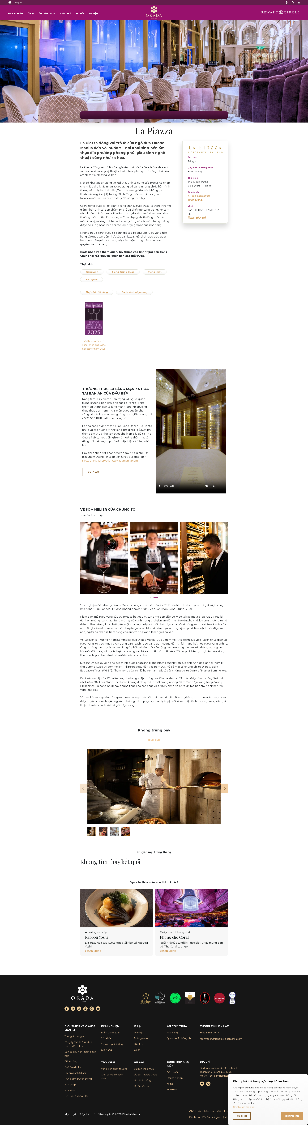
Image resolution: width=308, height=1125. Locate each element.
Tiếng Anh (92, 272)
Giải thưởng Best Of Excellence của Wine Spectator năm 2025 (94, 345)
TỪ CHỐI (242, 1116)
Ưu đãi (80, 13)
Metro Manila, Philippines (214, 1075)
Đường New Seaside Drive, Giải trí (219, 1068)
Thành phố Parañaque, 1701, (216, 1071)
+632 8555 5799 (200, 196)
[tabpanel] (154, 792)
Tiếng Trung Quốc (123, 272)
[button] (18, 2)
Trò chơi (65, 13)
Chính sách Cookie (243, 1106)
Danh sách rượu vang (134, 292)
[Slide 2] (156, 597)
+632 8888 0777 (209, 1032)
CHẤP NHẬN (292, 1116)
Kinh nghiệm (15, 13)
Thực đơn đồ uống (97, 292)
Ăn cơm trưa (47, 13)
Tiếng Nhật (155, 272)
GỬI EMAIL (196, 199)
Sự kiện (93, 13)
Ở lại (31, 13)
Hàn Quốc (92, 279)
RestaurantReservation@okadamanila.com (110, 460)
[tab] (154, 740)
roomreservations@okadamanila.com (221, 1038)
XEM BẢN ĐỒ (198, 217)
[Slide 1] (150, 597)
